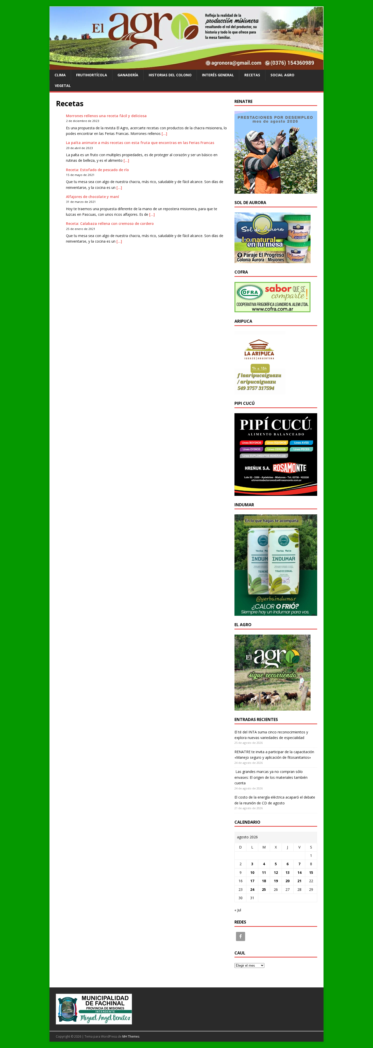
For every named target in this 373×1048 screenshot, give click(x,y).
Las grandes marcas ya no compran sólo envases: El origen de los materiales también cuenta (271, 777)
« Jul (237, 910)
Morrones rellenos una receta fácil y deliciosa (106, 115)
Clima (60, 75)
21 (299, 880)
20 (287, 880)
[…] (164, 133)
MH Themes (130, 1036)
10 (252, 872)
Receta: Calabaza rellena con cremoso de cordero (110, 223)
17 (252, 880)
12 (276, 872)
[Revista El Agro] (186, 66)
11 (264, 872)
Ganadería (127, 75)
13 (287, 872)
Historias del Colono (170, 75)
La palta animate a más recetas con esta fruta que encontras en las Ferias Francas (140, 142)
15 (311, 872)
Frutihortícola (91, 75)
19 (276, 880)
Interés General (218, 75)
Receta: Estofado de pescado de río (97, 169)
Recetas (252, 75)
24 (252, 889)
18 (264, 880)
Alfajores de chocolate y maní (92, 196)
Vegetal (63, 85)
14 (299, 872)
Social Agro (282, 75)
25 (264, 889)
